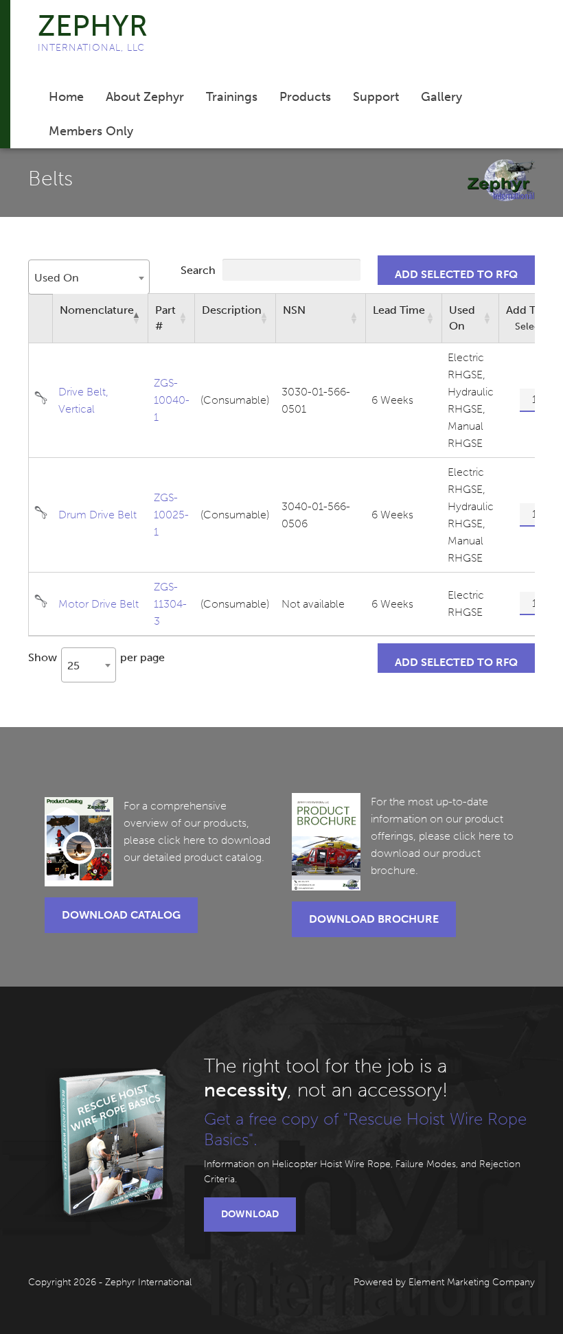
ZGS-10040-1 (171, 400)
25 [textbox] (73, 665)
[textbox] (61, 278)
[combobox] (89, 277)
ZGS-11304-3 (170, 604)
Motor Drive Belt (98, 603)
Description (232, 310)
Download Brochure (374, 918)
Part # (165, 317)
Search (199, 270)
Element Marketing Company (472, 1282)
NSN (294, 310)
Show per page (96, 660)
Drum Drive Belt (97, 514)
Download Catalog (121, 914)
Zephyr (93, 26)
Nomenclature (97, 310)
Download (250, 1214)
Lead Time (399, 310)
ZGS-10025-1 (171, 514)
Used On (462, 317)
